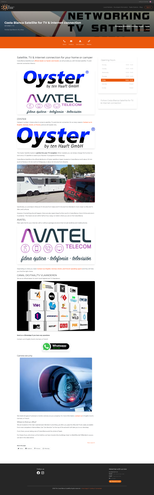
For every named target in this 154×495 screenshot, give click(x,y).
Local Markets (107, 7)
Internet (8, 26)
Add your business (143, 1)
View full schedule (142, 30)
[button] (151, 1)
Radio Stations (133, 7)
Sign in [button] (148, 7)
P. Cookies (91, 488)
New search (91, 443)
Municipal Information (121, 7)
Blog (141, 7)
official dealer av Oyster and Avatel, (46, 61)
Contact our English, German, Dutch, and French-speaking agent (59, 269)
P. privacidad (98, 488)
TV (13, 26)
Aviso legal (85, 488)
